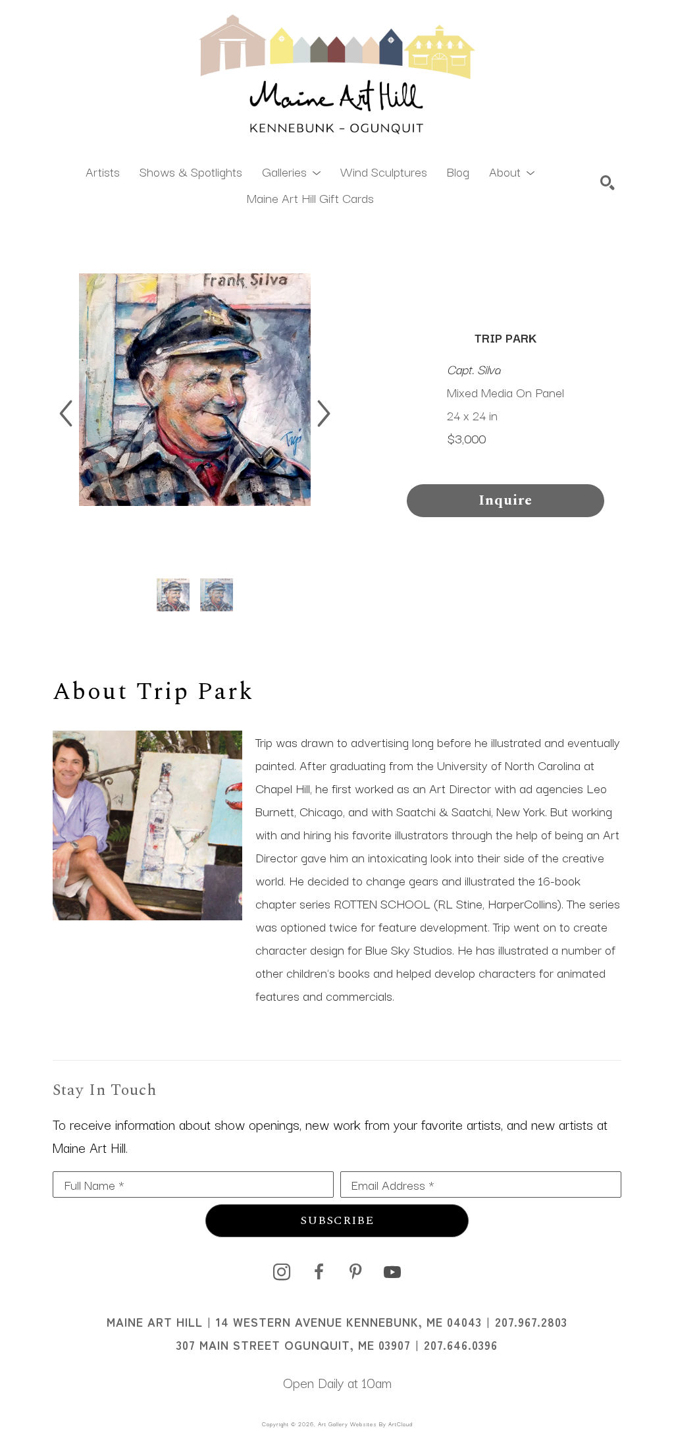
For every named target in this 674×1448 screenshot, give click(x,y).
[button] (291, 170)
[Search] (607, 182)
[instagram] (281, 1272)
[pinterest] (355, 1272)
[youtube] (392, 1272)
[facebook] (318, 1272)
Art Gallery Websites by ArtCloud (365, 1423)
